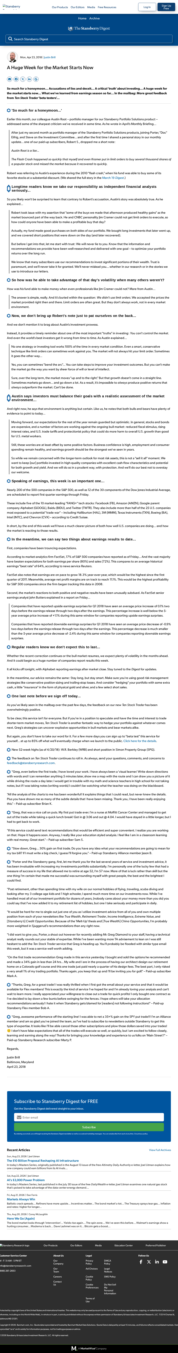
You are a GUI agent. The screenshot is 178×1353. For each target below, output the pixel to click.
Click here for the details (139, 741)
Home (82, 18)
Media (91, 7)
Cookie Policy (89, 1278)
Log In (147, 7)
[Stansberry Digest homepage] (89, 28)
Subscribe (89, 1127)
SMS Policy (110, 1276)
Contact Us (57, 1283)
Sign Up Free (166, 7)
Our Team (56, 1270)
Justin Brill (50, 57)
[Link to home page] (14, 7)
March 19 (113, 178)
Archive (94, 18)
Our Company (58, 1262)
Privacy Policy (89, 1262)
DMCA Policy (107, 1262)
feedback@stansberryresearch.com (31, 763)
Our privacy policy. (141, 1134)
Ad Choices (92, 1268)
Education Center (124, 1245)
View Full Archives (160, 1150)
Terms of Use (90, 1300)
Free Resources (107, 7)
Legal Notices (108, 1270)
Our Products (60, 7)
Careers (57, 1276)
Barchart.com (23, 1325)
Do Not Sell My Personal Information (110, 1289)
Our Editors (77, 7)
